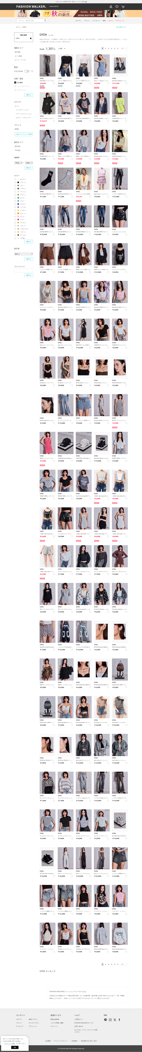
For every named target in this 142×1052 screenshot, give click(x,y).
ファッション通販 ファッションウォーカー (31, 6)
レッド (22, 220)
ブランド (19, 1023)
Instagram (110, 1019)
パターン (23, 232)
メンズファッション (22, 110)
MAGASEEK (54, 6)
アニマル (23, 235)
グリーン (23, 195)
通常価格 (18, 52)
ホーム (18, 27)
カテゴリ (19, 1019)
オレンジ (23, 213)
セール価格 (18, 56)
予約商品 (18, 150)
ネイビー (23, 204)
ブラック (23, 182)
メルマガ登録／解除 (56, 1023)
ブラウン (23, 189)
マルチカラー (24, 229)
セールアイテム (34, 1023)
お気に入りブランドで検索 (24, 134)
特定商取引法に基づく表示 (89, 1041)
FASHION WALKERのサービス (84, 1023)
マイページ (54, 1026)
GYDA (24, 27)
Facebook (119, 1019)
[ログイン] (111, 6)
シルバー (23, 226)
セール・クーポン (20, 60)
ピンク (22, 216)
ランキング (19, 1026)
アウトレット (33, 1026)
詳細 (86, 1)
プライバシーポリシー (60, 1041)
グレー (22, 185)
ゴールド (23, 223)
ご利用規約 (74, 1041)
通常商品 (18, 146)
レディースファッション (24, 114)
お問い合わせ (78, 1026)
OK (15, 1047)
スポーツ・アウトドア (23, 118)
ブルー (22, 201)
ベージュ (23, 192)
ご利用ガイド (78, 1019)
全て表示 (20, 82)
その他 (22, 238)
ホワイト (23, 179)
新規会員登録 (54, 1019)
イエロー (23, 210)
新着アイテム (33, 1019)
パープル (23, 207)
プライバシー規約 (9, 1043)
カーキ (22, 198)
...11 (122, 48)
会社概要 (48, 1041)
